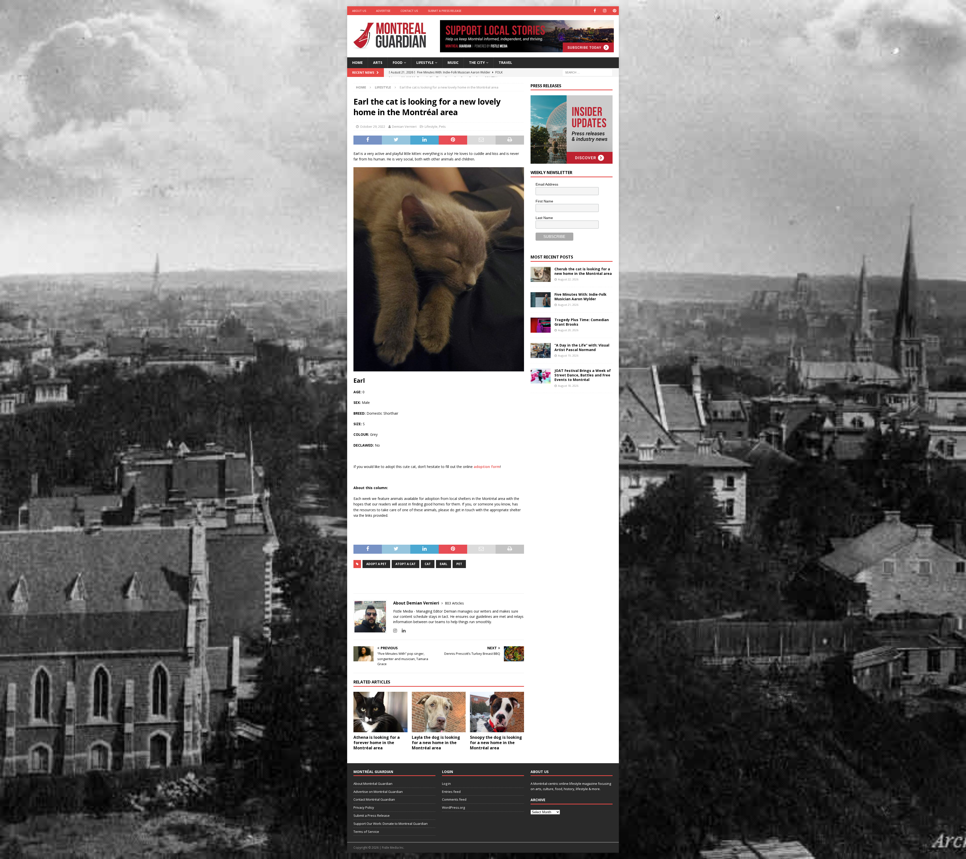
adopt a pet (376, 564)
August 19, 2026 (568, 355)
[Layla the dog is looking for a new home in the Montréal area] (439, 712)
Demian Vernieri (404, 126)
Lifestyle (425, 62)
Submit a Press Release (444, 11)
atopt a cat (405, 564)
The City (477, 62)
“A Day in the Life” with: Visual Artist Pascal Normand (581, 347)
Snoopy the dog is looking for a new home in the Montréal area (496, 743)
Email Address (547, 184)
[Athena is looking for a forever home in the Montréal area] (380, 712)
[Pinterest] (614, 10)
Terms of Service (366, 831)
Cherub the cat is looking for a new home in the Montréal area (583, 271)
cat (428, 564)
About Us (359, 11)
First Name (544, 201)
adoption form (487, 466)
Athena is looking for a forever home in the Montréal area (376, 743)
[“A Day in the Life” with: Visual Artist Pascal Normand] (541, 350)
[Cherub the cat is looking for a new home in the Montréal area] (541, 274)
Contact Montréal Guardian (374, 799)
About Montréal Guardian (372, 783)
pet (459, 564)
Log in (446, 783)
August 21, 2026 (568, 305)
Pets (442, 126)
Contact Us (409, 11)
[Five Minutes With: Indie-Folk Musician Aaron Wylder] (541, 299)
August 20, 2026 (568, 330)
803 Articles (454, 603)
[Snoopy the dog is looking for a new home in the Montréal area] (497, 712)
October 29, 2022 (372, 126)
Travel (505, 62)
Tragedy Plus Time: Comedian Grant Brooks (581, 322)
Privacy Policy (363, 807)
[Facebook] (594, 10)
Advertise (383, 11)
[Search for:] (587, 72)
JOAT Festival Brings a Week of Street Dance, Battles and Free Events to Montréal (582, 375)
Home (357, 62)
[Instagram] (604, 10)
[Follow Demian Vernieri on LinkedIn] (402, 630)
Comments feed (454, 799)
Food (398, 62)
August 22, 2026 (568, 279)
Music (453, 62)
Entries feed (451, 791)
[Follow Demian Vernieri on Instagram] (395, 630)
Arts (377, 62)
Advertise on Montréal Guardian (378, 791)
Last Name (544, 218)
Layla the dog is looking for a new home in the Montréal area (436, 743)
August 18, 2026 (568, 386)
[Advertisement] (568, 430)
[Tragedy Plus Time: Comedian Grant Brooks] (541, 325)
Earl (443, 564)
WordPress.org (453, 807)
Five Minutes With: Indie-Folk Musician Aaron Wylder (580, 296)
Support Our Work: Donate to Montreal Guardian (390, 823)
